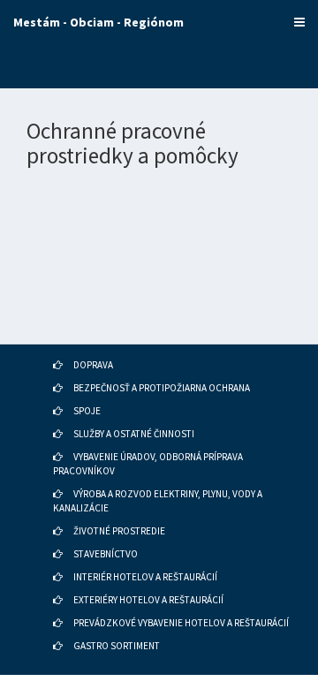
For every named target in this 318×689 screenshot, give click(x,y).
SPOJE (87, 411)
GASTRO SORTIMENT (116, 646)
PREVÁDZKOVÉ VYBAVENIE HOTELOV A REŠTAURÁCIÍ (181, 623)
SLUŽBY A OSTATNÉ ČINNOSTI (133, 434)
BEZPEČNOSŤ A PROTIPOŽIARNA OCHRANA (161, 388)
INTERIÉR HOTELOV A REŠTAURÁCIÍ (145, 577)
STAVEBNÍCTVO (105, 554)
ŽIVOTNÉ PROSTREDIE (119, 531)
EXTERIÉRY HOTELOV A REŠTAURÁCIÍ (148, 600)
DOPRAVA (93, 365)
